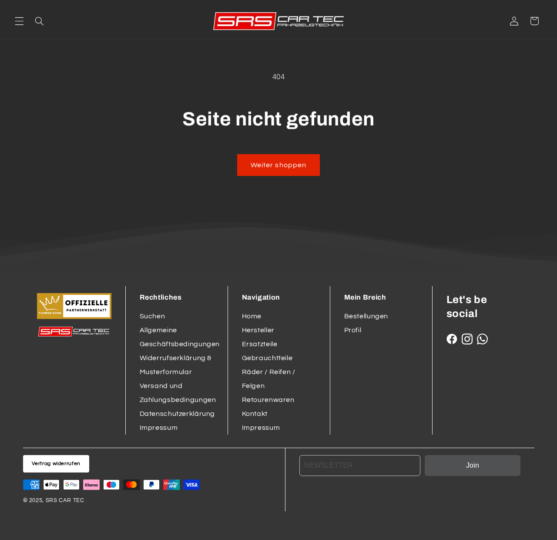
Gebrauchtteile (267, 357)
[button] (19, 21)
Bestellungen (366, 316)
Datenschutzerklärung (177, 413)
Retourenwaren (268, 399)
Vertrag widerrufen (56, 463)
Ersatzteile (260, 344)
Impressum (159, 427)
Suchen (152, 316)
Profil (353, 330)
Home (252, 316)
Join (472, 465)
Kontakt (255, 413)
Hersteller (258, 330)
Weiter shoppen (278, 165)
